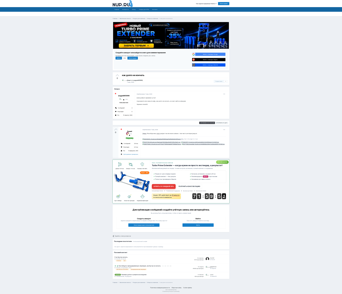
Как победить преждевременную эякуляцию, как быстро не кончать (140, 266)
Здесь (144, 133)
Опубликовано (144, 94)
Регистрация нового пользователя (144, 225)
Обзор (134, 9)
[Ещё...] (224, 94)
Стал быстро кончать (121, 257)
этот (158, 133)
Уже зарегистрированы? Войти (206, 3)
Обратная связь (177, 287)
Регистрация (223, 3)
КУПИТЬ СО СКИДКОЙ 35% (164, 186)
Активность (125, 9)
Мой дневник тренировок (131, 154)
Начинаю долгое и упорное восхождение (134, 274)
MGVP (205, 176)
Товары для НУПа (144, 9)
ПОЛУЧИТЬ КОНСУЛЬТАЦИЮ (189, 186)
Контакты (154, 9)
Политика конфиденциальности (160, 287)
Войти (119, 58)
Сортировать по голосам (207, 122)
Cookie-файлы (187, 287)
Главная (116, 9)
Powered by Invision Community (171, 291)
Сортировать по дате (221, 122)
